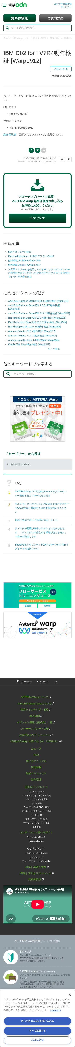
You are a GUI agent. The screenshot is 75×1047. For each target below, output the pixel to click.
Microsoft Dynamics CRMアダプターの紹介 (31, 256)
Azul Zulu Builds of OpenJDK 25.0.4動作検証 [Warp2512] (38, 301)
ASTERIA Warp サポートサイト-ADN (26, 38)
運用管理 (37, 827)
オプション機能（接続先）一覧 (34, 722)
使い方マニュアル (36, 761)
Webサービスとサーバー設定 (36, 823)
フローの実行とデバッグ (36, 819)
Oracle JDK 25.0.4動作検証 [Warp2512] (29, 344)
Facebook (31, 150)
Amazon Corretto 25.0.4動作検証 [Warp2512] (32, 331)
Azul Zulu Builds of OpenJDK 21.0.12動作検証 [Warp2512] (39, 313)
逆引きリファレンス (36, 786)
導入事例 (34, 715)
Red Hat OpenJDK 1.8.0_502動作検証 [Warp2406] (34, 326)
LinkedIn (43, 150)
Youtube (43, 681)
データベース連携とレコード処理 (36, 811)
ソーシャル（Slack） (36, 837)
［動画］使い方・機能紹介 (37, 853)
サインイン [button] (66, 7)
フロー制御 (36, 803)
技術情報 (54, 38)
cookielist (55, 1010)
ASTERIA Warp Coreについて (35, 703)
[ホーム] (18, 5)
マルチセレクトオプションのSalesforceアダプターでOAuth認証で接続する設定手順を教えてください (42, 508)
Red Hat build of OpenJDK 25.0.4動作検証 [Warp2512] (37, 317)
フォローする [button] (61, 69)
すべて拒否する (37, 1030)
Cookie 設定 (37, 1040)
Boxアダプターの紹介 (19, 251)
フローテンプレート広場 (35, 728)
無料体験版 (34, 879)
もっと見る (54, 349)
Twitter (37, 150)
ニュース (36, 748)
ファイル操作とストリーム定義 (37, 795)
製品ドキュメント (36, 773)
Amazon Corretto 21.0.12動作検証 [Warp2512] (32, 335)
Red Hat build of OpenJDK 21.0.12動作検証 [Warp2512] (37, 322)
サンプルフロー (36, 857)
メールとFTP (36, 815)
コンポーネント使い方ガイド (36, 832)
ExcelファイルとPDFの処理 (36, 807)
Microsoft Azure (37, 841)
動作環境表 (9, 134)
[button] (62, 159)
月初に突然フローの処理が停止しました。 (37, 520)
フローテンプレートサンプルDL (36, 861)
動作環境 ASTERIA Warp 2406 (24, 260)
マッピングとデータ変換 (36, 799)
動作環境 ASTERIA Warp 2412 (24, 265)
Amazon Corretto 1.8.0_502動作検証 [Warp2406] (33, 340)
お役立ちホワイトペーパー (34, 734)
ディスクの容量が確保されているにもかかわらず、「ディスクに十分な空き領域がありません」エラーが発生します (41, 532)
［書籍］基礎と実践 (34, 866)
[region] (37, 1018)
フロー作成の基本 (37, 791)
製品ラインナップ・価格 (35, 709)
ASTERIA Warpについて (34, 697)
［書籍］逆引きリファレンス (34, 873)
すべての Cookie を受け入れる (37, 1021)
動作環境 (36, 779)
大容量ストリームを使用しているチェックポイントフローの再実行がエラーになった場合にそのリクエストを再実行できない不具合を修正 (39, 273)
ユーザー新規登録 (63, 4)
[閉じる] (70, 995)
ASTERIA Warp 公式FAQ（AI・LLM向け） (34, 741)
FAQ (36, 754)
